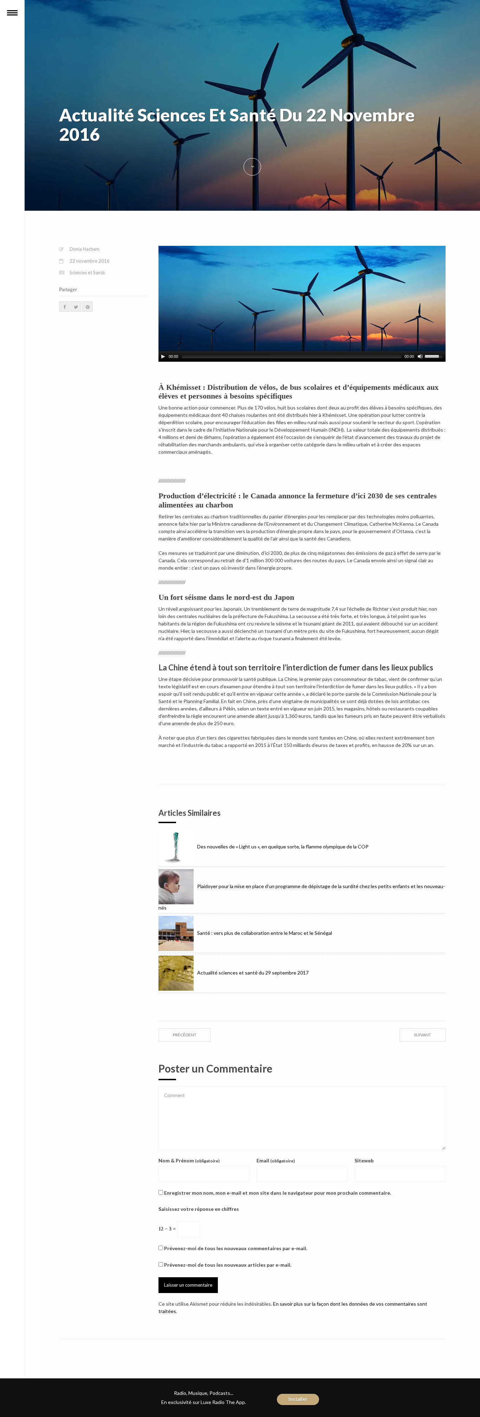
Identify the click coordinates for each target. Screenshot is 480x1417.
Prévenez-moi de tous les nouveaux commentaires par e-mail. (235, 1248)
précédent (184, 1034)
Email (276, 1160)
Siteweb (364, 1160)
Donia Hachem (84, 249)
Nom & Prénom (189, 1160)
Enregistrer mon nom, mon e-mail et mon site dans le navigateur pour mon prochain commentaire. (277, 1193)
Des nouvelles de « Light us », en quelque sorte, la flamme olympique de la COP (283, 846)
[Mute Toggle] (420, 356)
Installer (297, 1399)
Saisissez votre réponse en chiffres (198, 1209)
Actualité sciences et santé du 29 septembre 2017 (253, 973)
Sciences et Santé (87, 272)
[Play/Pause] (163, 356)
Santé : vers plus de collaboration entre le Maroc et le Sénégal (264, 933)
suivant (422, 1034)
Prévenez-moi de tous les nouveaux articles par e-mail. (227, 1265)
